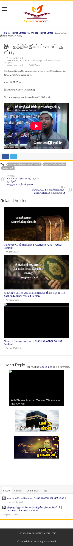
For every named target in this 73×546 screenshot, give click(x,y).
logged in (44, 367)
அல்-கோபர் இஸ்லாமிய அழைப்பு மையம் (24, 164)
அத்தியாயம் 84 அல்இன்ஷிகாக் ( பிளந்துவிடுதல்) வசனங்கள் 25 (49, 190)
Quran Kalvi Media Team (44, 533)
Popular (18, 490)
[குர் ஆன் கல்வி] (36, 13)
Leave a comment (15, 65)
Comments (32, 490)
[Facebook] (34, 537)
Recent (6, 490)
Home (5, 33)
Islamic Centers (18, 33)
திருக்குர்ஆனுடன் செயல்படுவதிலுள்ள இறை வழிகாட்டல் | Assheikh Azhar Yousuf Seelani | (36, 294)
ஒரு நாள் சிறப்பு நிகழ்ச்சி (55, 164)
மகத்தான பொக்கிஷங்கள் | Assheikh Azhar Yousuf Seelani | (36, 498)
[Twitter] (38, 537)
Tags (44, 490)
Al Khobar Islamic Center (40, 33)
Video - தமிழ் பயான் (38, 60)
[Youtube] (41, 537)
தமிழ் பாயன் (8, 168)
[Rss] (31, 537)
